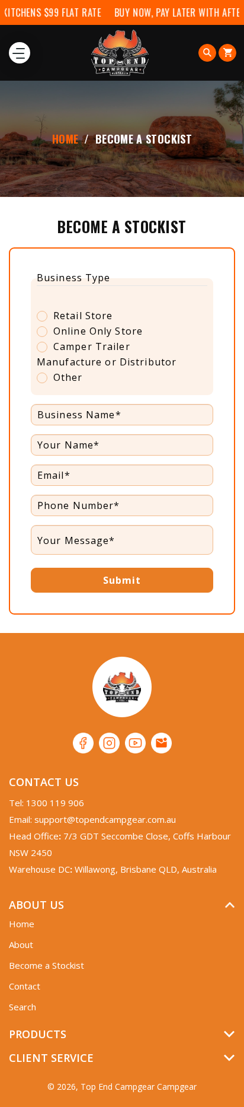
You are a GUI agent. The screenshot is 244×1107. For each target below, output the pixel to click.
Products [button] (37, 1034)
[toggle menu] (19, 52)
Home (65, 139)
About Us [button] (36, 905)
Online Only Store (98, 331)
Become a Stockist (46, 965)
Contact (24, 986)
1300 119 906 (55, 803)
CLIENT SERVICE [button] (51, 1058)
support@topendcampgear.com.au (105, 819)
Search (22, 1007)
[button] (207, 53)
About (21, 944)
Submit (122, 580)
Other (68, 377)
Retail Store (83, 315)
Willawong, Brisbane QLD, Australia (146, 869)
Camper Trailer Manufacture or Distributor (106, 354)
